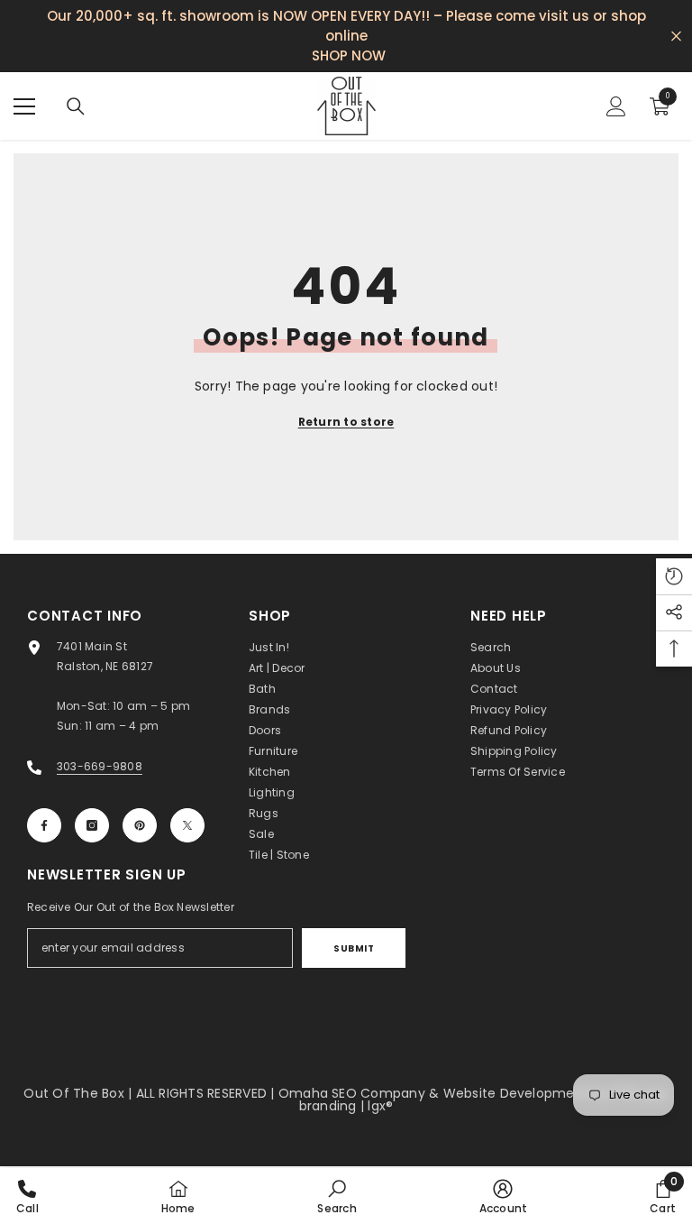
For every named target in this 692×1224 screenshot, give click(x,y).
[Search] (75, 106)
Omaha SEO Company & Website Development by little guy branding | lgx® (473, 1099)
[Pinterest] (140, 825)
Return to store (346, 421)
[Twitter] (187, 825)
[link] (336, 1196)
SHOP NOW (349, 55)
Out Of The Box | (79, 1093)
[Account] (616, 106)
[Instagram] (92, 825)
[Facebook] (44, 825)
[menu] (24, 106)
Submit (353, 948)
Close (676, 36)
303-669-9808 (99, 766)
